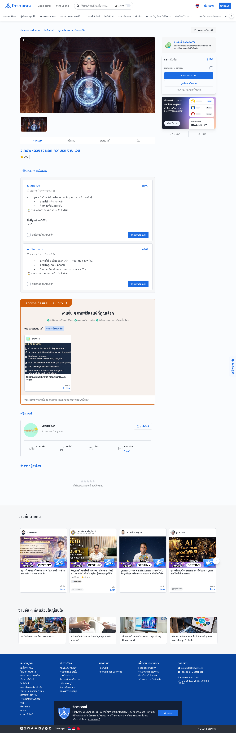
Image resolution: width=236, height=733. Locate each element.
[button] (175, 134)
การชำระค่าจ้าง (66, 675)
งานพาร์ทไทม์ (26, 714)
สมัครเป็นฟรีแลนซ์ (68, 668)
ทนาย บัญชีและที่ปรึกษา (158, 16)
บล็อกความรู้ (65, 683)
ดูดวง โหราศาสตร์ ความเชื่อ (71, 30)
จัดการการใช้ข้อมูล (68, 691)
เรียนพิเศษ (25, 706)
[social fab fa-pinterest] (50, 728)
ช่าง (22, 702)
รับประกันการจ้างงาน (70, 679)
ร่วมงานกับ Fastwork (148, 671)
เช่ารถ (23, 710)
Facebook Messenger (192, 672)
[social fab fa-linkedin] (40, 728)
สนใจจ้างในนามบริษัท (42, 235)
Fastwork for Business (110, 671)
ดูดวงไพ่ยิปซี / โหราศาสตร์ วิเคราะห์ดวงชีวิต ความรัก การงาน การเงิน (43, 572)
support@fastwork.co (192, 668)
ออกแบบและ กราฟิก (71, 16)
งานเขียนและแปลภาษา (209, 16)
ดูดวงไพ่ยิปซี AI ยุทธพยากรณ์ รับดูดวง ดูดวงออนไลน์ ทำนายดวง (191, 572)
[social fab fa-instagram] (25, 728)
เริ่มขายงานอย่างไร (68, 671)
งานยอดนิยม (9, 16)
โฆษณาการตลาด (47, 16)
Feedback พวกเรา (147, 668)
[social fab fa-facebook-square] (28, 728)
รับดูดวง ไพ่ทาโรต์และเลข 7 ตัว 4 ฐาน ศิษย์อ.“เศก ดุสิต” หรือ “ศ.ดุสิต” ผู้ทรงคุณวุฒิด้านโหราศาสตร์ (92, 573)
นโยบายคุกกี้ (94, 719)
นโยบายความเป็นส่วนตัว (149, 679)
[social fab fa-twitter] (32, 728)
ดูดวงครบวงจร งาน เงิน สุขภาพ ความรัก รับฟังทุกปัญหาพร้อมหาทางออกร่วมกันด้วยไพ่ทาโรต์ (142, 573)
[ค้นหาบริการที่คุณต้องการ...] (77, 5)
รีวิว (138, 140)
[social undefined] (46, 728)
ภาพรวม (37, 140)
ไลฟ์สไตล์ (109, 16)
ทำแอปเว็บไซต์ (93, 16)
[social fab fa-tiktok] (43, 728)
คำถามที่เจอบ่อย (67, 687)
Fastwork (103, 668)
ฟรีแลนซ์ (104, 140)
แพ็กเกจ (71, 140)
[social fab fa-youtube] (36, 728)
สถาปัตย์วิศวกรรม (184, 16)
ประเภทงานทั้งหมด (30, 30)
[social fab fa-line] (21, 728)
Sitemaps (60, 728)
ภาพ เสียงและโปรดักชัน (130, 16)
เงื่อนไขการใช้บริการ (147, 675)
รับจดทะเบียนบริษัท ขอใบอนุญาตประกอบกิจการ (46, 378)
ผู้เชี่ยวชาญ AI (27, 16)
